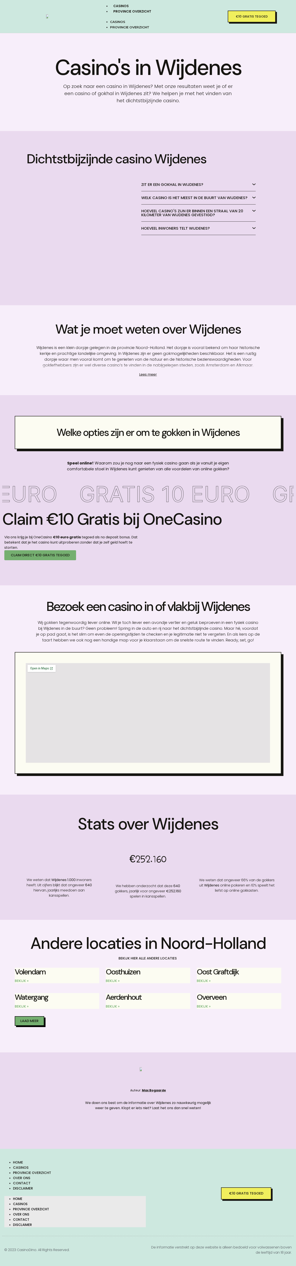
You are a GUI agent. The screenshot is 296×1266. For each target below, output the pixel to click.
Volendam (30, 972)
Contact (22, 1183)
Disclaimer (23, 1188)
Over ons (21, 1177)
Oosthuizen (123, 972)
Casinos (121, 6)
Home (18, 1162)
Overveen (211, 997)
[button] (162, 16)
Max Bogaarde (154, 1090)
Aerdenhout (123, 997)
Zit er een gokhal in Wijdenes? (172, 184)
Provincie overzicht (132, 11)
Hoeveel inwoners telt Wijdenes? (175, 228)
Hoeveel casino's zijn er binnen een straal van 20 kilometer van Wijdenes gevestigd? (192, 212)
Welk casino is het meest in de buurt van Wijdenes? (194, 197)
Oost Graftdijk (218, 972)
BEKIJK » (22, 980)
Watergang (31, 997)
